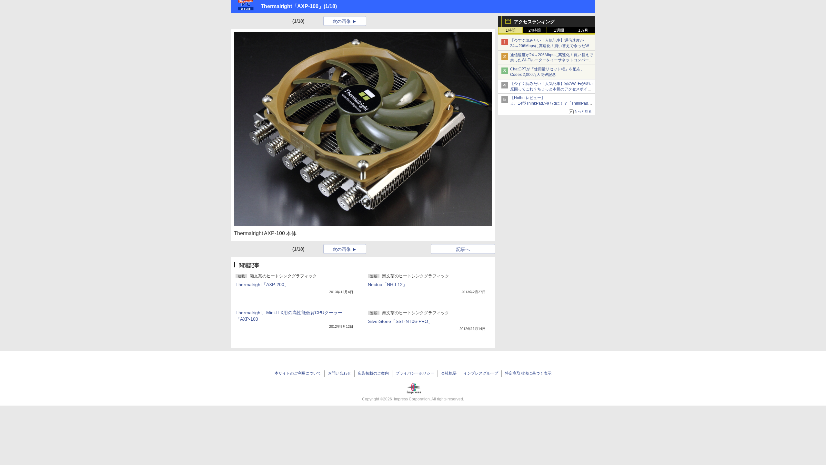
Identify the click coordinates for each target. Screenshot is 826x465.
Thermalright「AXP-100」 (292, 6)
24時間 (535, 30)
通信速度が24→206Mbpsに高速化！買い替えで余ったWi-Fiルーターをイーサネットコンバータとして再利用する (551, 60)
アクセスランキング (534, 21)
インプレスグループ (480, 373)
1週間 (559, 30)
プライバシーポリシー (415, 373)
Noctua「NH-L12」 (387, 284)
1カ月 (583, 30)
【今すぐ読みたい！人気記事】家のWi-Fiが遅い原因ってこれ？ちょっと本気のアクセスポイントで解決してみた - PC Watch (551, 89)
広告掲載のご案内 (373, 373)
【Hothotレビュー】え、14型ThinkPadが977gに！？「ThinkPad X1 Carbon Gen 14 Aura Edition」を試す (549, 103)
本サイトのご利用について (298, 373)
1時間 (511, 30)
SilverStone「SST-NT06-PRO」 (400, 321)
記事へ (463, 249)
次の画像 (342, 21)
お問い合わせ (339, 373)
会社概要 (449, 373)
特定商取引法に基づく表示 (528, 373)
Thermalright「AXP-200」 (262, 284)
